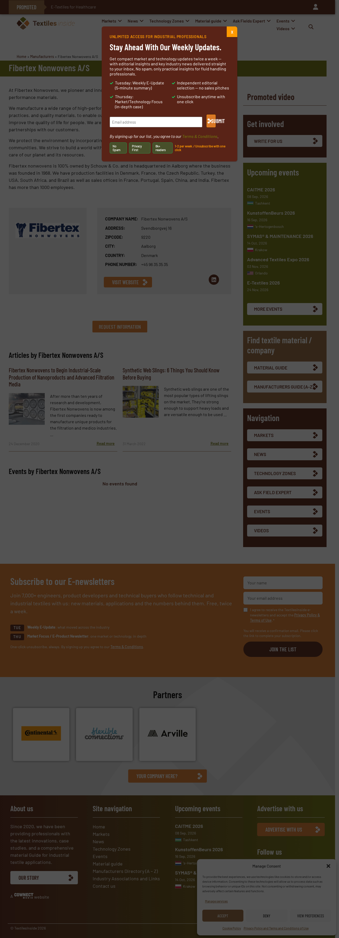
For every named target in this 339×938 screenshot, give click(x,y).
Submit (213, 121)
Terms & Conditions (199, 136)
